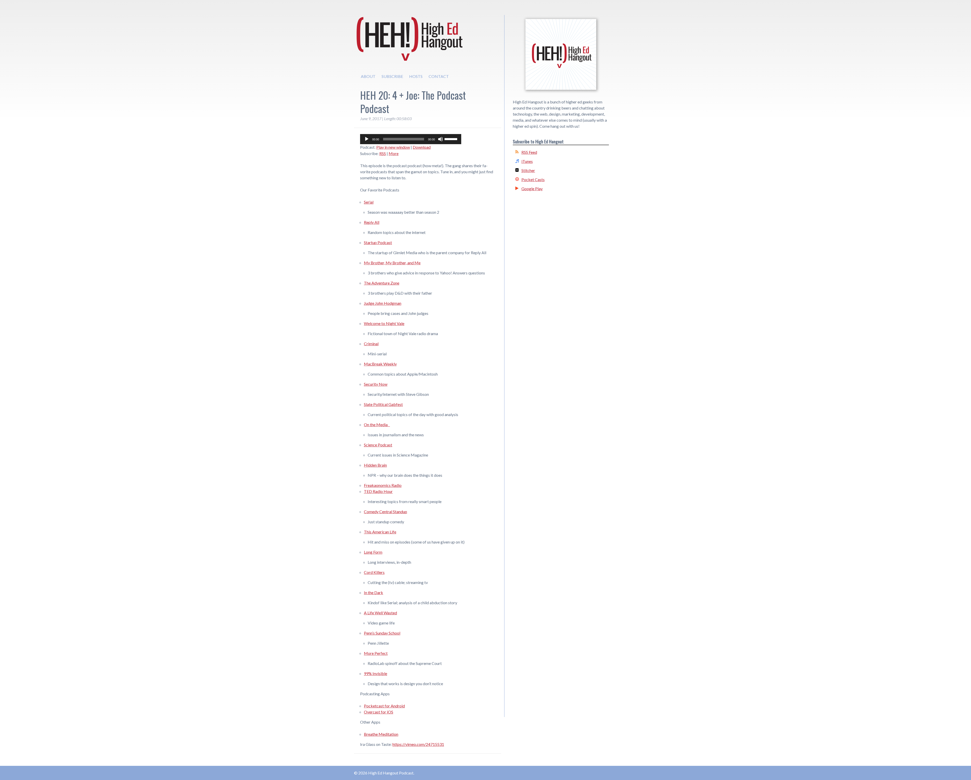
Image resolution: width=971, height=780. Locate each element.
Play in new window (393, 147)
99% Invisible (375, 673)
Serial (368, 202)
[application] (410, 139)
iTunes (527, 161)
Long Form (373, 552)
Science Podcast (378, 444)
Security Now (375, 384)
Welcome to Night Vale (384, 323)
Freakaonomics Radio (383, 485)
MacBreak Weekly (380, 363)
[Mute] (440, 139)
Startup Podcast (378, 242)
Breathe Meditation (381, 734)
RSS (382, 153)
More (394, 153)
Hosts (416, 76)
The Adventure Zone (381, 282)
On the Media (377, 424)
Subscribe (392, 76)
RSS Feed (529, 152)
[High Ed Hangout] (560, 54)
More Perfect (376, 653)
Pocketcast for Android (384, 705)
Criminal (371, 343)
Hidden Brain (375, 465)
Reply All (371, 222)
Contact (439, 76)
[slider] (452, 138)
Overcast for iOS (378, 711)
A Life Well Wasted (380, 612)
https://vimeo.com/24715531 (418, 744)
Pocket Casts (533, 179)
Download (422, 147)
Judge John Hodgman (382, 303)
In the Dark (373, 592)
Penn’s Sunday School (382, 633)
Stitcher (528, 170)
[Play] (366, 139)
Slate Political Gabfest (383, 404)
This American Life (380, 531)
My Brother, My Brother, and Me (392, 262)
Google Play (532, 188)
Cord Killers (374, 572)
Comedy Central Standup (385, 511)
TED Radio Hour (378, 491)
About (368, 76)
